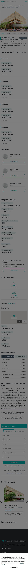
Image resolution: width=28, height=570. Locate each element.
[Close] (26, 555)
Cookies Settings (14, 567)
